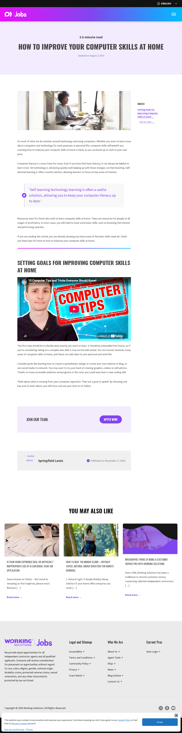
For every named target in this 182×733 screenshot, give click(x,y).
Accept (160, 722)
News (111, 669)
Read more (14, 597)
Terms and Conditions (81, 657)
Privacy (29, 729)
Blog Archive (114, 675)
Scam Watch (75, 675)
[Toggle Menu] (173, 14)
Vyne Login (152, 651)
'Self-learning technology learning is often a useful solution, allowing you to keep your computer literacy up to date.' (72, 195)
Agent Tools (114, 657)
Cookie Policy (124, 720)
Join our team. (145, 121)
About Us (112, 651)
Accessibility (75, 651)
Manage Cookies (19, 723)
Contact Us (114, 681)
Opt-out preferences (14, 729)
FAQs (110, 663)
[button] (176, 715)
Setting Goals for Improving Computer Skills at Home (147, 113)
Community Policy (78, 663)
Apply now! (111, 419)
